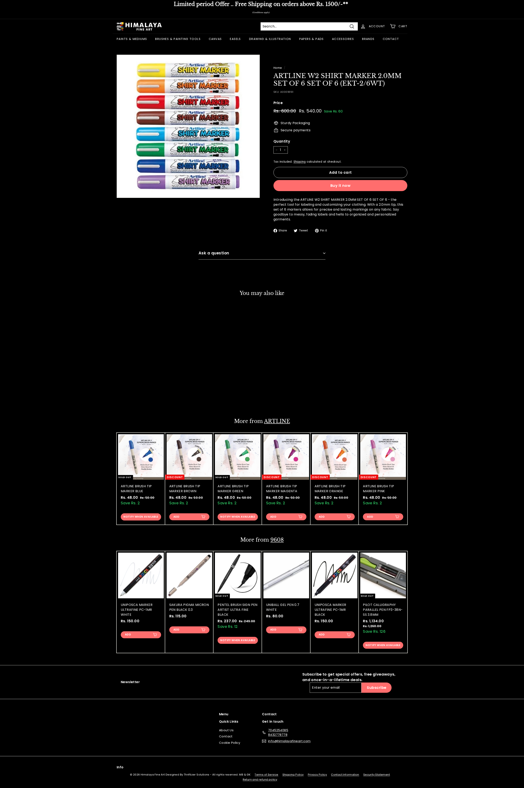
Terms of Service (266, 775)
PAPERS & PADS (311, 39)
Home (277, 68)
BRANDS (368, 39)
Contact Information (345, 775)
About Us (226, 730)
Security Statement (376, 775)
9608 (277, 540)
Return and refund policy (260, 779)
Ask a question (214, 253)
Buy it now (340, 185)
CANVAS (215, 39)
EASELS (235, 39)
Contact (226, 736)
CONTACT (391, 39)
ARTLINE (277, 421)
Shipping (300, 162)
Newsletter (130, 682)
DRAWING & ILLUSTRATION (270, 39)
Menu (223, 714)
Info (120, 767)
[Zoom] (188, 126)
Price (278, 102)
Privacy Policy (317, 775)
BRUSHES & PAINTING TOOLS (178, 39)
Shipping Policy (293, 775)
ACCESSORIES (343, 39)
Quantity (281, 141)
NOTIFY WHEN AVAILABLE (140, 517)
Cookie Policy (229, 742)
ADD (128, 398)
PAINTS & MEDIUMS (132, 39)
